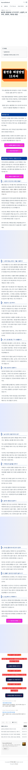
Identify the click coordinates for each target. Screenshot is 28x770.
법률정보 (6, 6)
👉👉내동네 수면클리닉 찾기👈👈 (14, 176)
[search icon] (24, 2)
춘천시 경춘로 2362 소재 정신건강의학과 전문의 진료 (14, 714)
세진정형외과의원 (7, 703)
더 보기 (25, 726)
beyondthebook (5, 2)
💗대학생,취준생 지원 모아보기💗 (14, 695)
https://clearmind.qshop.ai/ (9, 710)
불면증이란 (7, 52)
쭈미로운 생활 (12, 762)
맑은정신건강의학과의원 (9, 712)
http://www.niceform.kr (8, 700)
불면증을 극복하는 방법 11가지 (11, 55)
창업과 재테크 (21, 6)
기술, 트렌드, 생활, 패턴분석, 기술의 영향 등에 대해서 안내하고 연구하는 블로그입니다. (11, 745)
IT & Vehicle (13, 6)
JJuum (16, 763)
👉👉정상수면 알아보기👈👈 (14, 150)
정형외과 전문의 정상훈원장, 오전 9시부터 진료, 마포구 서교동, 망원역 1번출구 (14, 705)
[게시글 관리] (10, 722)
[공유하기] (6, 722)
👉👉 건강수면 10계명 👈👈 (14, 620)
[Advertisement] (14, 31)
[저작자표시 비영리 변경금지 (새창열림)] (25, 722)
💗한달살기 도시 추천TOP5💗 (14, 679)
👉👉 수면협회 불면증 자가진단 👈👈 (14, 145)
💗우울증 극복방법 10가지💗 (14, 666)
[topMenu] (26, 2)
